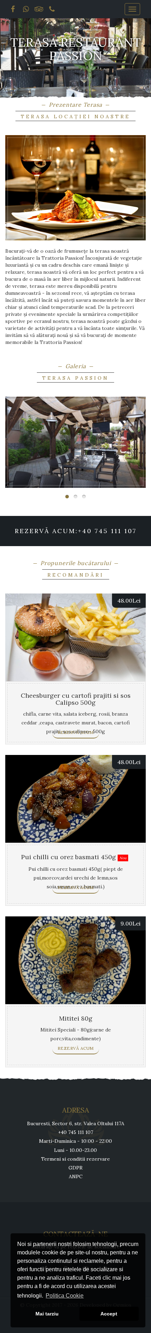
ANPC (76, 1176)
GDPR (75, 1168)
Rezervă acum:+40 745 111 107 (76, 531)
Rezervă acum (76, 732)
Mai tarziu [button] (47, 1314)
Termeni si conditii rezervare (75, 1159)
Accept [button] (108, 1314)
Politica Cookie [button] (65, 1296)
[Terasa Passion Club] (75, 442)
